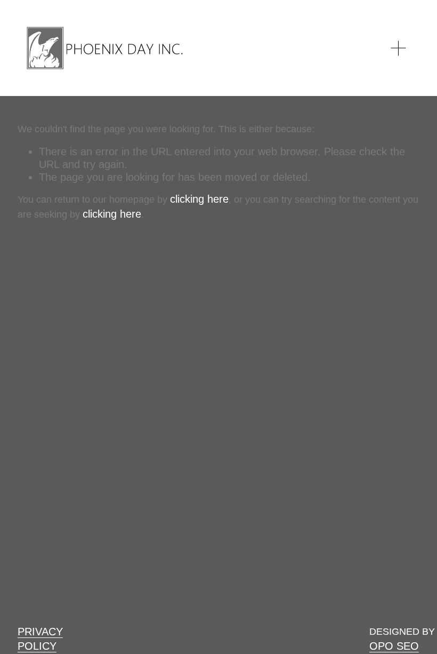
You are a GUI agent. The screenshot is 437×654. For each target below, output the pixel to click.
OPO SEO (394, 646)
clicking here (199, 199)
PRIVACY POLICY (40, 639)
